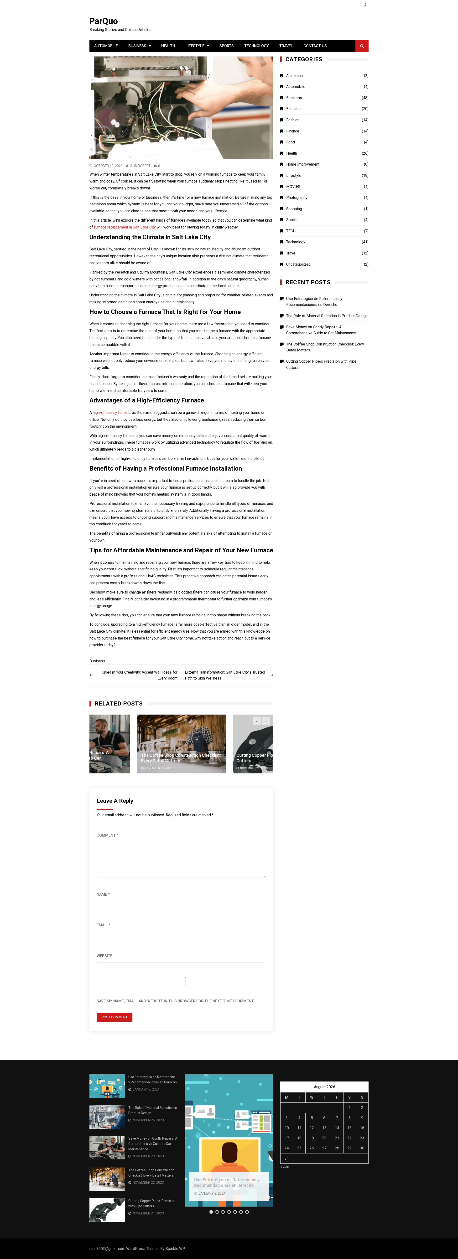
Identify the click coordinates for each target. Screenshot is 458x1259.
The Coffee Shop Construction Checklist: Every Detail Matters (325, 347)
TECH (291, 231)
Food (290, 142)
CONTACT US (315, 46)
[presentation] (257, 721)
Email (103, 925)
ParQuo (103, 21)
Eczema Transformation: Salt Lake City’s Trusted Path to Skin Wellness (225, 675)
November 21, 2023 (206, 768)
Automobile (106, 46)
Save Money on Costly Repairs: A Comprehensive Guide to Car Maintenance (321, 330)
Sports (226, 46)
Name (103, 894)
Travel (286, 46)
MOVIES (293, 186)
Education (294, 109)
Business (137, 46)
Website (104, 956)
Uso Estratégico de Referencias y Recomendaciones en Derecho (314, 301)
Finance (292, 131)
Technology (256, 46)
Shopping (294, 209)
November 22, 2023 (110, 768)
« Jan (284, 1166)
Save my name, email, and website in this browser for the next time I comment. (175, 1001)
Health (168, 46)
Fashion (292, 120)
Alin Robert (140, 166)
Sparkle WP (175, 1248)
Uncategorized (298, 264)
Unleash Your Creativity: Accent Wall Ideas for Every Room (139, 675)
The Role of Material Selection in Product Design (327, 316)
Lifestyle (195, 46)
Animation (294, 75)
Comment (107, 835)
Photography (296, 197)
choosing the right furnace (141, 324)
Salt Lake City (171, 638)
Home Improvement (302, 164)
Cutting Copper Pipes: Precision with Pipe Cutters (321, 364)
